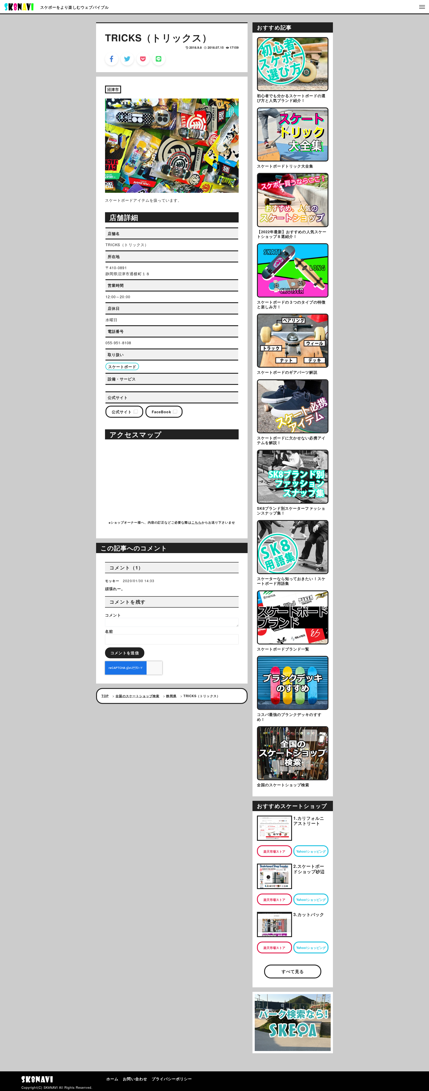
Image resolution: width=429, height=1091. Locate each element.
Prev (113, 142)
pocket (143, 58)
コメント (113, 615)
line (158, 58)
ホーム (112, 1078)
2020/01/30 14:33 (138, 580)
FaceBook (161, 411)
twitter (127, 58)
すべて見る (293, 971)
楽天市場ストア (274, 851)
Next (229, 142)
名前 (109, 631)
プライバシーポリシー (172, 1078)
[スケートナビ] (19, 6)
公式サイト (122, 411)
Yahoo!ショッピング (311, 851)
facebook (111, 58)
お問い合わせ (135, 1078)
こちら (196, 522)
